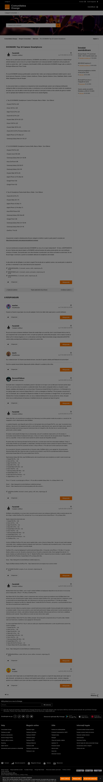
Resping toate (76, 778)
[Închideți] (100, 778)
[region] (51, 778)
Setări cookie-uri (65, 778)
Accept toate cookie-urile (90, 778)
